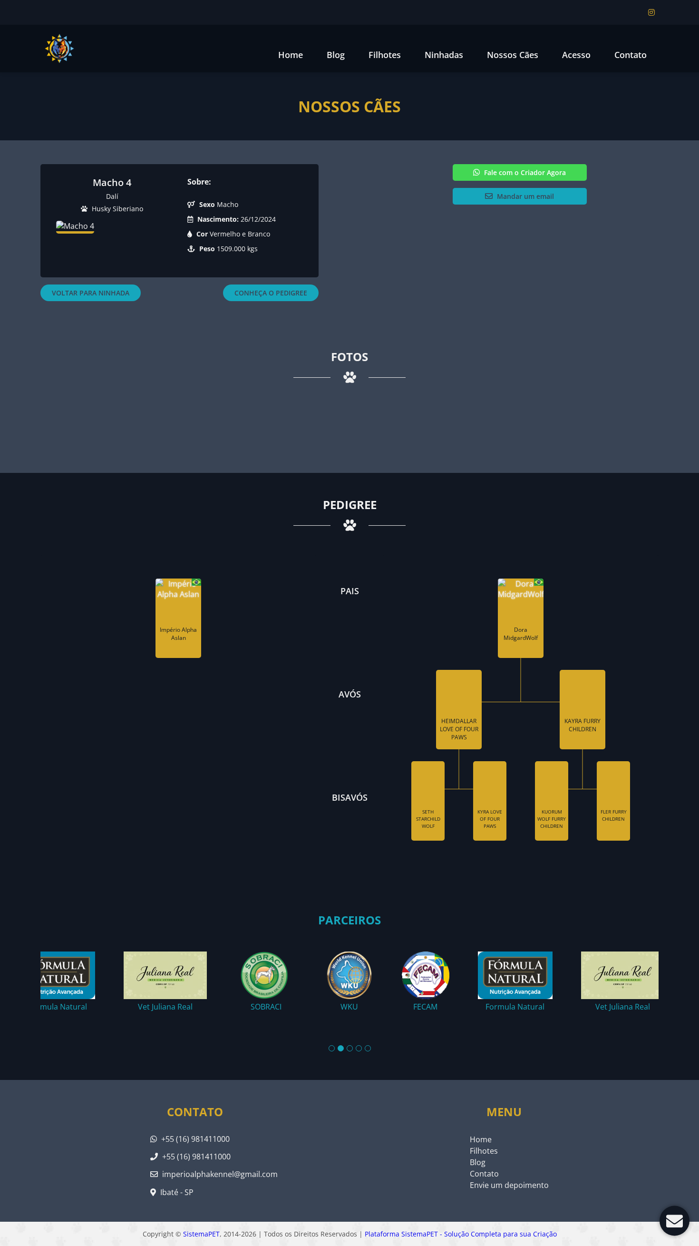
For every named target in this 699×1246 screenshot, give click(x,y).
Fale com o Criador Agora (524, 172)
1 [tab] (332, 1048)
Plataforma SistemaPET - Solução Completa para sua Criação (461, 1233)
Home (290, 54)
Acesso (576, 54)
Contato (630, 54)
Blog (477, 1162)
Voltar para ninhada (90, 292)
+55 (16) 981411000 (194, 1139)
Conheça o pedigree (270, 292)
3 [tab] (350, 1048)
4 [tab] (359, 1048)
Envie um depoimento (509, 1185)
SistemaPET (201, 1233)
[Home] (59, 48)
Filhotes (385, 54)
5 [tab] (368, 1048)
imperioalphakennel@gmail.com (220, 1174)
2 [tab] (341, 1048)
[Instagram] (651, 12)
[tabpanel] (349, 978)
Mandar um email (524, 196)
